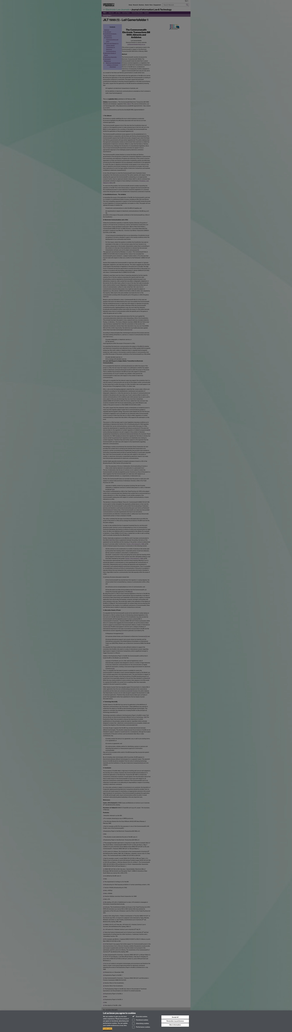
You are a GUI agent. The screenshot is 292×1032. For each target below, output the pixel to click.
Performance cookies (143, 1027)
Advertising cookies (142, 1023)
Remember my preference (175, 1021)
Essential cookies (141, 1016)
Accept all (175, 1017)
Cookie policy (107, 1029)
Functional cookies (142, 1020)
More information (175, 1025)
